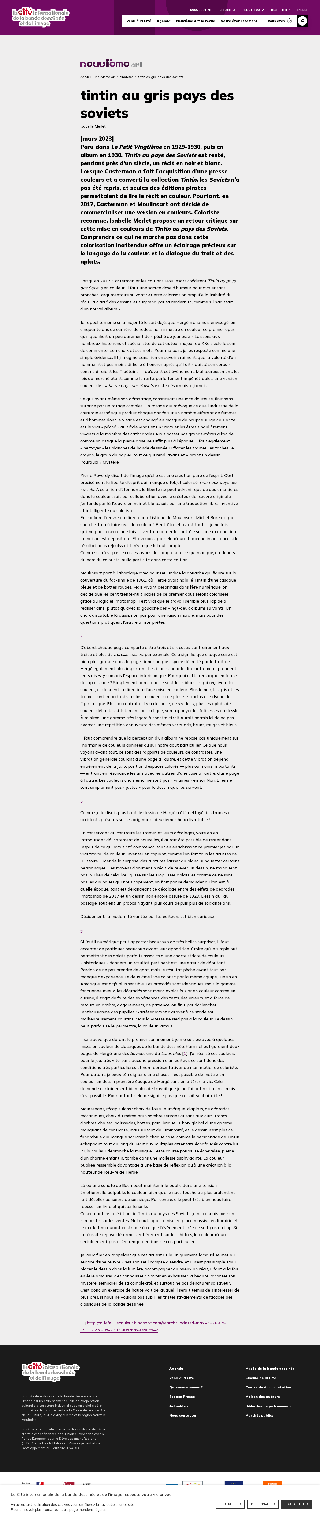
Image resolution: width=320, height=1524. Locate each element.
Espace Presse (182, 1397)
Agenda (164, 21)
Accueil (85, 77)
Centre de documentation (268, 1387)
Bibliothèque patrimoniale (268, 1406)
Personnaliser (263, 1504)
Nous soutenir (201, 9)
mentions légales (92, 1509)
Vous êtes (276, 21)
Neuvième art (105, 77)
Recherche (302, 21)
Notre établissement (239, 21)
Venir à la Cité (139, 21)
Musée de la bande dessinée (270, 1368)
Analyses (127, 77)
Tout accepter (296, 1504)
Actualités (178, 1406)
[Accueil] (41, 17)
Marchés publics (260, 1415)
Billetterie (279, 9)
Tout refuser (230, 1504)
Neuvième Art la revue (195, 21)
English (302, 9)
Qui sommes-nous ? (186, 1387)
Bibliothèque (251, 9)
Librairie (226, 9)
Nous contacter (183, 1415)
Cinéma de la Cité (261, 1378)
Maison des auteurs (263, 1397)
